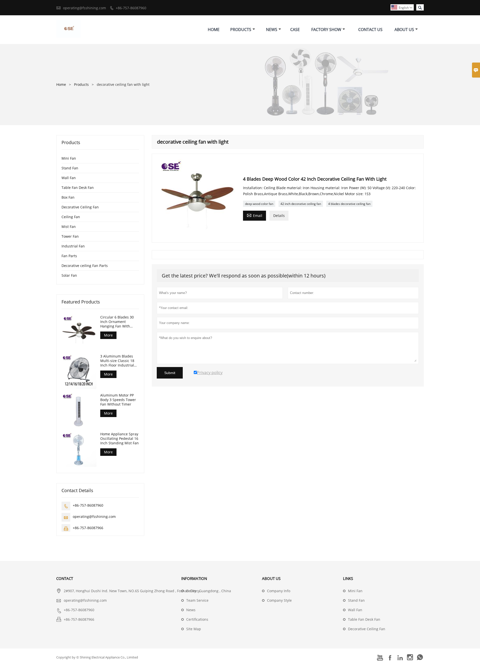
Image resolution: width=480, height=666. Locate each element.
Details (279, 215)
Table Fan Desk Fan (78, 187)
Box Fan (68, 197)
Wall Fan (69, 177)
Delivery (193, 590)
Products (240, 29)
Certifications (197, 619)
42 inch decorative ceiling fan (300, 204)
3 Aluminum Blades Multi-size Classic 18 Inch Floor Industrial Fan (117, 361)
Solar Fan (69, 275)
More (108, 335)
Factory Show (326, 29)
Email (254, 215)
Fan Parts (69, 255)
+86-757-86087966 (88, 527)
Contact (64, 578)
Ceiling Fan (71, 216)
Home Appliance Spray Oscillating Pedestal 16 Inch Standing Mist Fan (119, 438)
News (271, 29)
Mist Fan (69, 226)
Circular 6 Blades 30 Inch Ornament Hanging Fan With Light (117, 321)
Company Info (278, 590)
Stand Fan (70, 168)
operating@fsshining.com (84, 8)
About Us (404, 29)
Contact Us (370, 29)
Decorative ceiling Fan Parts (85, 265)
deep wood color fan (259, 204)
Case (295, 29)
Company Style (279, 600)
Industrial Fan (73, 246)
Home (214, 29)
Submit (169, 373)
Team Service (197, 600)
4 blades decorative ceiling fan (349, 204)
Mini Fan (69, 158)
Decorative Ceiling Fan (80, 207)
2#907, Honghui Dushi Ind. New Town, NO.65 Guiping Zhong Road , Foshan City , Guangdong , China (147, 590)
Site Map (193, 628)
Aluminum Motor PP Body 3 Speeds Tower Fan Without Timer (118, 400)
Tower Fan (70, 236)
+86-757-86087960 (131, 8)
